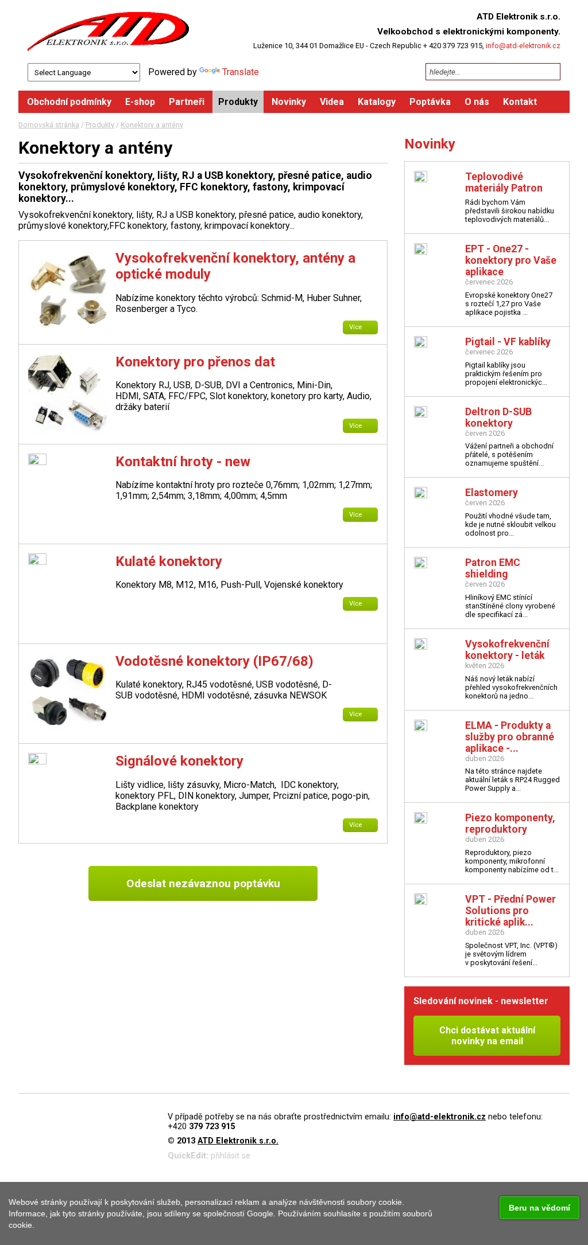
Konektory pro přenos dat (195, 362)
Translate (240, 72)
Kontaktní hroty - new (182, 462)
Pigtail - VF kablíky (508, 342)
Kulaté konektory (168, 561)
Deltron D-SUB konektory (498, 417)
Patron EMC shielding (492, 568)
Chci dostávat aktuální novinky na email (487, 1036)
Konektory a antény (152, 124)
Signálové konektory (179, 761)
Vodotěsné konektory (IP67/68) (214, 661)
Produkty (100, 124)
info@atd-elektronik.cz (523, 45)
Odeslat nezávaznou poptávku (203, 883)
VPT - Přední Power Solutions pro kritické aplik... (510, 910)
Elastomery (491, 492)
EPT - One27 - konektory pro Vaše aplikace (510, 260)
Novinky (429, 144)
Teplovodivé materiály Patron (504, 182)
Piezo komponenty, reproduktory (510, 823)
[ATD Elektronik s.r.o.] (108, 31)
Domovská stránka (48, 124)
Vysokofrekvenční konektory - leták (507, 649)
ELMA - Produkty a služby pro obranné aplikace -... (509, 737)
